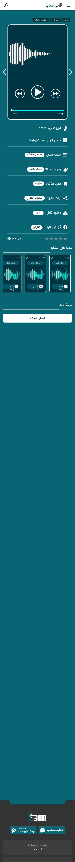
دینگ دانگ (35, 169)
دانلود (38, 213)
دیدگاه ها (65, 305)
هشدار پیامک (41, 20)
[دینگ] (4, 72)
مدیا (67, 20)
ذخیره (38, 183)
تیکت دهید (37, 849)
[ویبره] (70, 72)
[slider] (56, 239)
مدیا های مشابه (61, 248)
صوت (56, 20)
